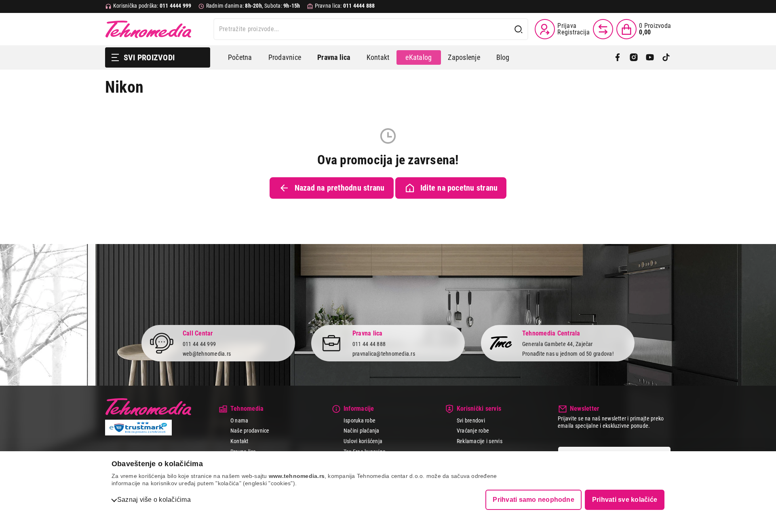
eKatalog (418, 57)
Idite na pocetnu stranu (459, 188)
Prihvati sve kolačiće (624, 499)
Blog (503, 57)
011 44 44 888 (369, 344)
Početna (240, 57)
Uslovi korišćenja (363, 441)
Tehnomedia (148, 29)
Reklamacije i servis (479, 441)
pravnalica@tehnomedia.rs (383, 353)
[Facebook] (617, 57)
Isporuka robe (359, 420)
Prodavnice (284, 57)
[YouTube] (650, 57)
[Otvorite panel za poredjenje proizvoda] (603, 29)
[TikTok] (666, 57)
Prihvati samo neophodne (533, 499)
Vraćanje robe (473, 430)
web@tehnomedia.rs (207, 353)
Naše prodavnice (250, 430)
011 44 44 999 (199, 344)
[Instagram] (634, 57)
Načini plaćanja (362, 430)
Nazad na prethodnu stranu (340, 188)
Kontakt (378, 57)
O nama (239, 420)
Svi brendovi (471, 420)
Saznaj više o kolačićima (154, 499)
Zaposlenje (464, 57)
